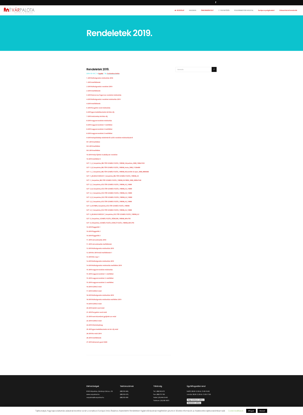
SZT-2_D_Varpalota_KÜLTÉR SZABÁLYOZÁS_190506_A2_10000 (109, 197)
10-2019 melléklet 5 (93, 159)
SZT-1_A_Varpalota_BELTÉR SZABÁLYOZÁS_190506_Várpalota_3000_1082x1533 (115, 163)
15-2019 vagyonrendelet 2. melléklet (100, 278)
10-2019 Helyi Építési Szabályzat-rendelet (101, 155)
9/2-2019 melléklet (93, 146)
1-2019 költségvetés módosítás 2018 (99, 78)
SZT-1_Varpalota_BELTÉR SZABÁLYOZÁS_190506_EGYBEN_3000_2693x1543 (113, 180)
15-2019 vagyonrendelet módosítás (99, 270)
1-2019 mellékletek (93, 82)
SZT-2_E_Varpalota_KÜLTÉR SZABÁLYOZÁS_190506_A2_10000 (109, 201)
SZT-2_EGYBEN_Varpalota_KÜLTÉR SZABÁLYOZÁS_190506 (107, 206)
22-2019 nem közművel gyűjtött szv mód (101, 316)
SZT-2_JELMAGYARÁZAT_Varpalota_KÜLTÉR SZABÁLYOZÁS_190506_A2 (112, 214)
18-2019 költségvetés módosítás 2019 (100, 295)
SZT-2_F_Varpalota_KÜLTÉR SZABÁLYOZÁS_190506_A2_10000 (109, 184)
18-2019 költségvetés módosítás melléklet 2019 (103, 299)
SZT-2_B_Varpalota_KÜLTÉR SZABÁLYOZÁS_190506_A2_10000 (109, 189)
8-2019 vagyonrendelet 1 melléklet (99, 125)
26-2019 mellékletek (93, 338)
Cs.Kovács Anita (113, 74)
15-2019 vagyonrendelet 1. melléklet (100, 274)
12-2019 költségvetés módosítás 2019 (100, 248)
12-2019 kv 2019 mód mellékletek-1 (99, 253)
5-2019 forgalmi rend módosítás (98, 108)
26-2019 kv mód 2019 (93, 333)
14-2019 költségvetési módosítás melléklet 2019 (104, 265)
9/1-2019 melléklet (93, 142)
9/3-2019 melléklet (93, 150)
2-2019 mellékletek (93, 91)
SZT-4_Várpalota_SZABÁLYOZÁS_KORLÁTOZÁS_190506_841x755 (110, 223)
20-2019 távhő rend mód (95, 308)
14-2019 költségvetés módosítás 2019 (100, 261)
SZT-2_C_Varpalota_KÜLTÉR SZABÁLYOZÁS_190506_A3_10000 (109, 193)
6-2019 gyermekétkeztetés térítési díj (100, 112)
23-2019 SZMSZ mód (94, 321)
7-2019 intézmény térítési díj (97, 116)
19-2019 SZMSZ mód (94, 304)
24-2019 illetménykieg (94, 325)
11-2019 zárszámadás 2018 (96, 240)
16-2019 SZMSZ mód (94, 287)
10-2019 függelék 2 (93, 231)
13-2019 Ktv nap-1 (92, 257)
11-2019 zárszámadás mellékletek (99, 244)
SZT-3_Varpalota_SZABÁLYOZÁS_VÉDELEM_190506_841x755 (108, 218)
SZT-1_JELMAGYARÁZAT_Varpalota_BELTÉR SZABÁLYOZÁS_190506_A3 (112, 176)
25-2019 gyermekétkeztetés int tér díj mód (102, 329)
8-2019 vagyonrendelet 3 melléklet (99, 133)
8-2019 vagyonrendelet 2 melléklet (99, 129)
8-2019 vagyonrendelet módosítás (99, 120)
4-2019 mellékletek (93, 103)
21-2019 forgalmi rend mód (96, 312)
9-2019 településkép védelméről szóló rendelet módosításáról (109, 138)
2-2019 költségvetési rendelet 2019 (99, 86)
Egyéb (100, 74)
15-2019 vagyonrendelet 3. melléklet (100, 282)
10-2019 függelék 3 (93, 235)
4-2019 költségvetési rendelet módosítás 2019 (103, 99)
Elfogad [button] (251, 411)
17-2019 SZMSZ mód (94, 291)
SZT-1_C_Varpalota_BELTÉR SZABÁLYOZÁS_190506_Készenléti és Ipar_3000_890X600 (117, 172)
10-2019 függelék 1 (93, 227)
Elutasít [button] (262, 411)
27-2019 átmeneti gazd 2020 (96, 342)
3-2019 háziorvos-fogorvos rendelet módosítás (103, 95)
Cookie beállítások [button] (235, 410)
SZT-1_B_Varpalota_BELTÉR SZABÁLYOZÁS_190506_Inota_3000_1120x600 (113, 167)
